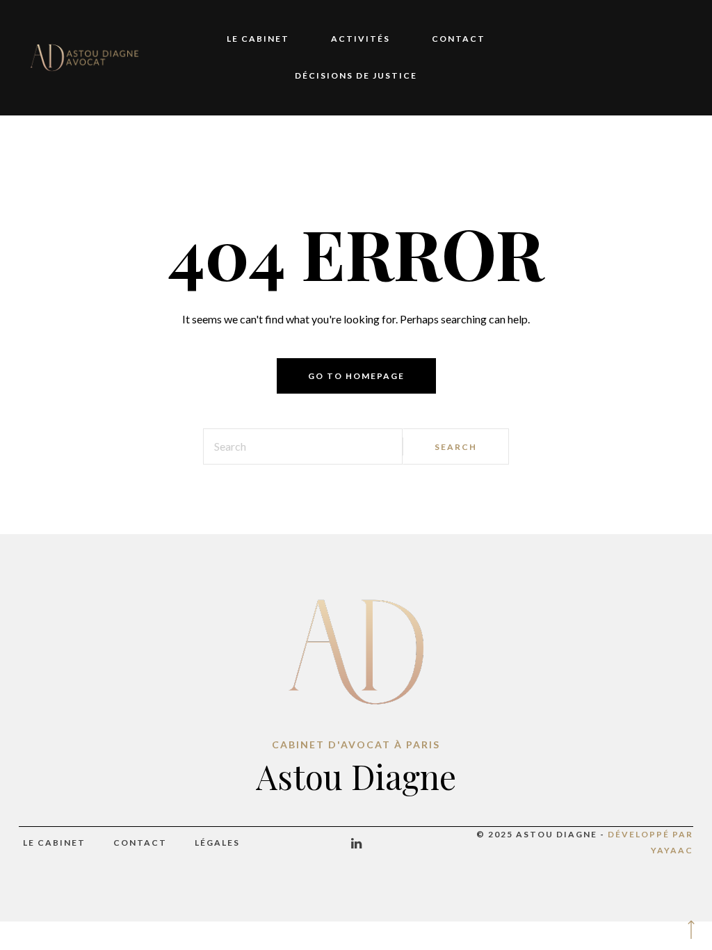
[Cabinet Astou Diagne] (84, 57)
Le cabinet (258, 38)
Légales (217, 842)
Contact (458, 38)
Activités (360, 38)
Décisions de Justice (356, 75)
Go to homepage (356, 376)
